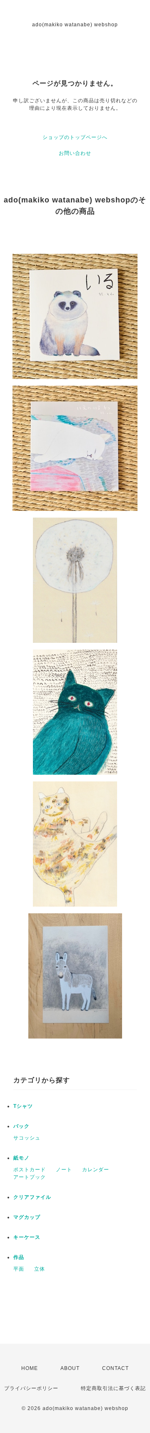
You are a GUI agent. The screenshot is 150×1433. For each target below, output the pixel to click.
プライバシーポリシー (31, 1388)
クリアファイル (32, 1197)
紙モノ (21, 1158)
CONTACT (115, 1368)
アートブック (29, 1177)
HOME (29, 1368)
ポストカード (29, 1170)
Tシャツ (23, 1106)
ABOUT (70, 1368)
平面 (18, 1269)
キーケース (26, 1237)
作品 (18, 1257)
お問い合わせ (75, 153)
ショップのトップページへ (75, 137)
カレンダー (95, 1170)
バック (21, 1126)
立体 (39, 1269)
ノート (64, 1170)
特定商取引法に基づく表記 (113, 1388)
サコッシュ (26, 1138)
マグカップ (26, 1217)
